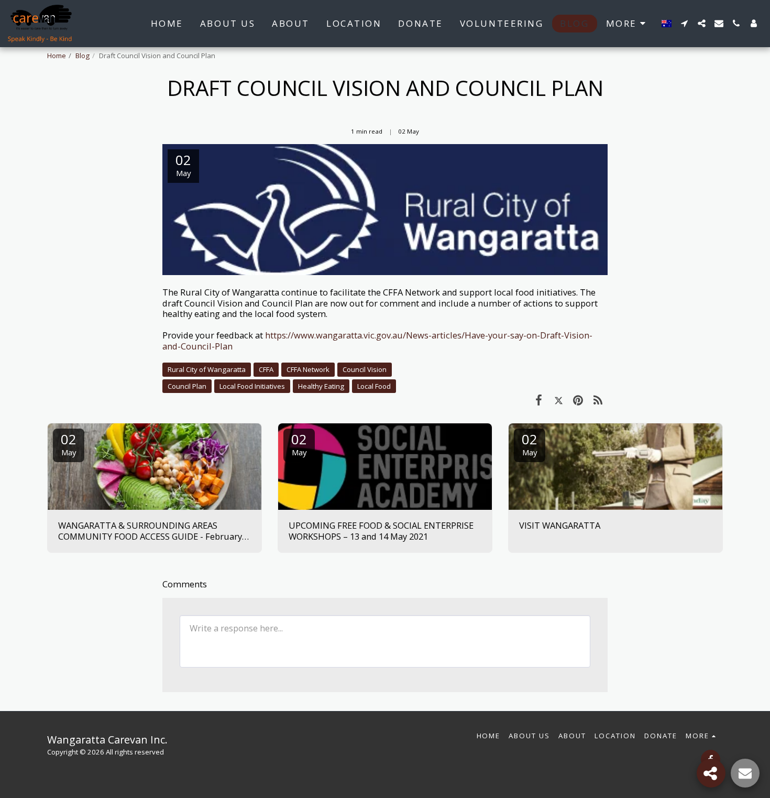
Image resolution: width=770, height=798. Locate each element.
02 (68, 443)
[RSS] (598, 399)
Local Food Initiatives (252, 386)
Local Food (374, 386)
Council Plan (187, 386)
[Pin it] (578, 399)
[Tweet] (558, 399)
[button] (684, 23)
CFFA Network (308, 369)
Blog (82, 55)
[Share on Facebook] (538, 399)
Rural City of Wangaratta (207, 369)
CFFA (266, 369)
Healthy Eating (321, 386)
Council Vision (365, 369)
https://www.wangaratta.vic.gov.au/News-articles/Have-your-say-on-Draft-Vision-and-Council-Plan (377, 340)
